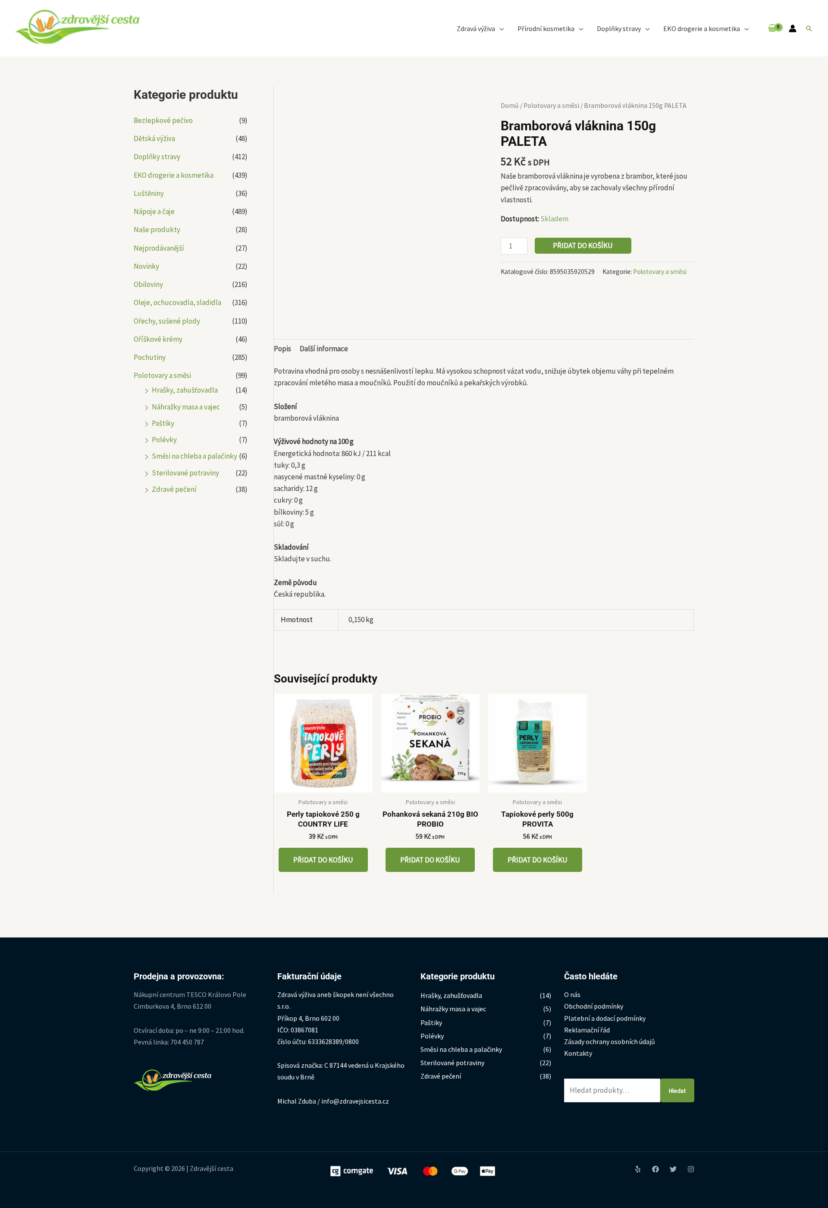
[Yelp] (637, 1169)
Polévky (164, 439)
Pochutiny (150, 357)
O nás (572, 994)
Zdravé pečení (174, 489)
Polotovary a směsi (162, 375)
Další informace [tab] (324, 348)
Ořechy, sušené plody (167, 321)
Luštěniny (149, 193)
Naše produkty (157, 229)
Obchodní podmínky (593, 1006)
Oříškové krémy (158, 339)
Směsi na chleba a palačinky (194, 456)
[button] (499, 28)
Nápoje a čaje (154, 211)
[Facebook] (655, 1169)
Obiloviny (148, 284)
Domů (510, 105)
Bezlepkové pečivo (163, 120)
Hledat (677, 1091)
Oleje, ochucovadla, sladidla (177, 302)
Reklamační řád (587, 1030)
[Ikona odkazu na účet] (793, 28)
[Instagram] (690, 1169)
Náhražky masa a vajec (186, 407)
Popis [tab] (282, 348)
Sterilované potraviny (185, 473)
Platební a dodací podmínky (605, 1018)
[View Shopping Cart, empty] (772, 28)
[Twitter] (673, 1169)
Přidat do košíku (583, 245)
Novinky (146, 266)
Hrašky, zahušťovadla (185, 390)
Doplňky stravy (157, 156)
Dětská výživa (154, 138)
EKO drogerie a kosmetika (173, 175)
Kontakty (578, 1053)
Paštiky (163, 423)
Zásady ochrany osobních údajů (609, 1041)
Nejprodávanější (159, 248)
